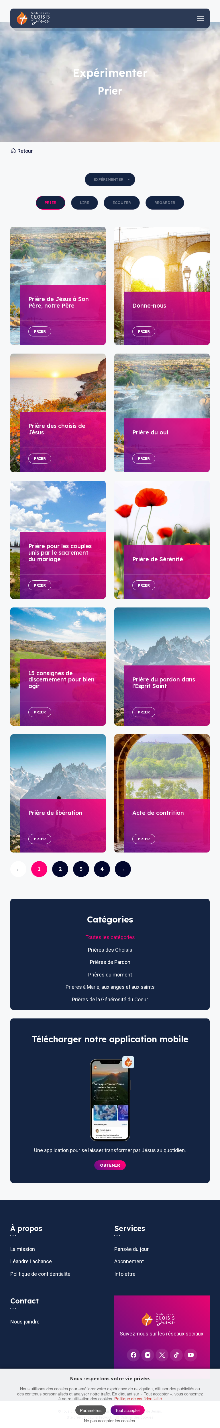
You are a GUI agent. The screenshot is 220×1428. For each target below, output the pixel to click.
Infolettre (124, 1274)
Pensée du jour (131, 1249)
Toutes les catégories (110, 937)
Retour (24, 151)
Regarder (164, 202)
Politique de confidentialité (40, 1274)
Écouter (122, 202)
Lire (84, 202)
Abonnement (129, 1261)
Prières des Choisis (110, 950)
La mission (22, 1249)
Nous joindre (25, 1322)
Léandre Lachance (31, 1261)
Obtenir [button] (110, 1165)
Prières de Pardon (110, 962)
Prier (50, 202)
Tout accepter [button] (127, 1410)
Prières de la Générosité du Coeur (110, 999)
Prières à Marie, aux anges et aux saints (110, 987)
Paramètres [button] (90, 1410)
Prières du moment (110, 975)
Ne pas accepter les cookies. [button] (110, 1420)
